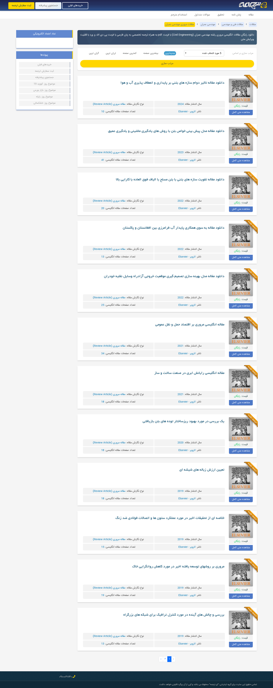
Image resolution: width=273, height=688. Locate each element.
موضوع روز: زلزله (44, 97)
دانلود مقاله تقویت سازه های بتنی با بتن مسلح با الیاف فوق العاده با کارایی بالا (170, 180)
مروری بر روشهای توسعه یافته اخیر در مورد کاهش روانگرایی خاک (178, 567)
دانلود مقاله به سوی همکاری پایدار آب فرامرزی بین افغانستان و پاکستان (173, 228)
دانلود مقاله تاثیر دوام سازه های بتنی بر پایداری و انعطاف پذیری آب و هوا (172, 83)
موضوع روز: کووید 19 (44, 84)
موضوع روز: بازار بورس (44, 90)
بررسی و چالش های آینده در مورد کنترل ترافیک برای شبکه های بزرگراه (173, 615)
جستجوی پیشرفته (48, 5)
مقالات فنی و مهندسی (232, 24)
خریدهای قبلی (75, 5)
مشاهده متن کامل (241, 112)
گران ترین (94, 53)
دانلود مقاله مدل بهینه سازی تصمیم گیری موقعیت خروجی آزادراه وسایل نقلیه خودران (164, 276)
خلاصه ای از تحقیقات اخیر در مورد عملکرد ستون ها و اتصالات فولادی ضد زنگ (170, 518)
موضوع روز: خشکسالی (44, 103)
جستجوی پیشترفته (44, 77)
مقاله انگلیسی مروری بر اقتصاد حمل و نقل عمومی (189, 325)
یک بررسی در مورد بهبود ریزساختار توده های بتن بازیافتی (183, 421)
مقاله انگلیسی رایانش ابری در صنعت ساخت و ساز (189, 373)
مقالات (253, 24)
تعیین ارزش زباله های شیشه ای (201, 470)
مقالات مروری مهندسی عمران (179, 24)
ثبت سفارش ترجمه (21, 5)
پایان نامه (236, 15)
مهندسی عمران (208, 24)
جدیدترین (170, 53)
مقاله (251, 15)
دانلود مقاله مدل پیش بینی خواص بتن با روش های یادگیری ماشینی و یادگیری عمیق (166, 131)
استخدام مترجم (179, 15)
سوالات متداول (202, 15)
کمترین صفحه (129, 53)
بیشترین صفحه (150, 53)
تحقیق (220, 15)
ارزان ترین (111, 53)
